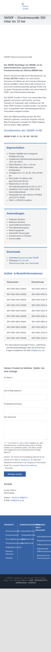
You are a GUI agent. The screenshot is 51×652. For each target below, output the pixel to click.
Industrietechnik (25, 531)
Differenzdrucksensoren (41, 544)
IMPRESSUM (21, 583)
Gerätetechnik (25, 543)
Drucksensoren (9, 535)
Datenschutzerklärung (28, 465)
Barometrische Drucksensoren (41, 556)
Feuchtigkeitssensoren (9, 539)
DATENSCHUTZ (41, 580)
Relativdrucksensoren (41, 540)
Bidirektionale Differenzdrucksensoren (41, 550)
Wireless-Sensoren (9, 552)
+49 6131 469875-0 (19, 498)
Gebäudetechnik (25, 535)
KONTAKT (32, 583)
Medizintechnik (25, 539)
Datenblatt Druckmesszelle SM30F (24, 258)
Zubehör (9, 558)
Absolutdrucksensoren (41, 536)
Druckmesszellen (9, 531)
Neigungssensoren (9, 547)
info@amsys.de (37, 350)
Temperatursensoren (9, 543)
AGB (31, 580)
